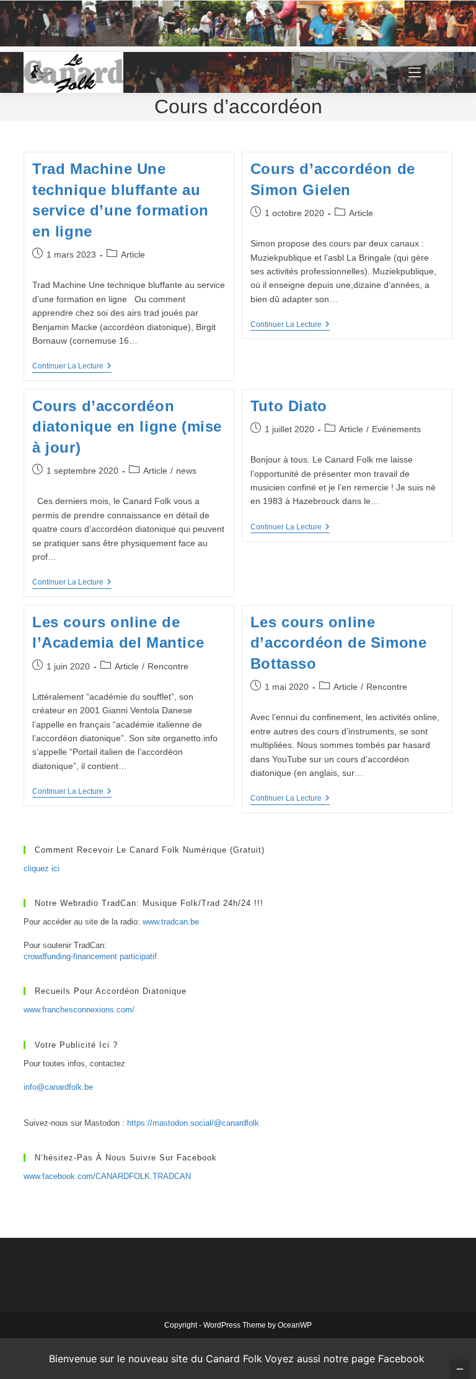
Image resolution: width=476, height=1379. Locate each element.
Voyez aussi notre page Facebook (345, 1358)
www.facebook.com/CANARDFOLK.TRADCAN (107, 1176)
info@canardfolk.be (58, 1087)
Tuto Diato (288, 406)
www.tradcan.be (171, 921)
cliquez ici (42, 868)
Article (133, 254)
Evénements (396, 429)
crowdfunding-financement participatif (90, 956)
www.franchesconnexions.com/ (79, 1009)
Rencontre (168, 666)
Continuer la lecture (72, 367)
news (186, 471)
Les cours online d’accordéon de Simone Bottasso (338, 643)
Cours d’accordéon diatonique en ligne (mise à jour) (127, 427)
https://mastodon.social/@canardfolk (193, 1123)
